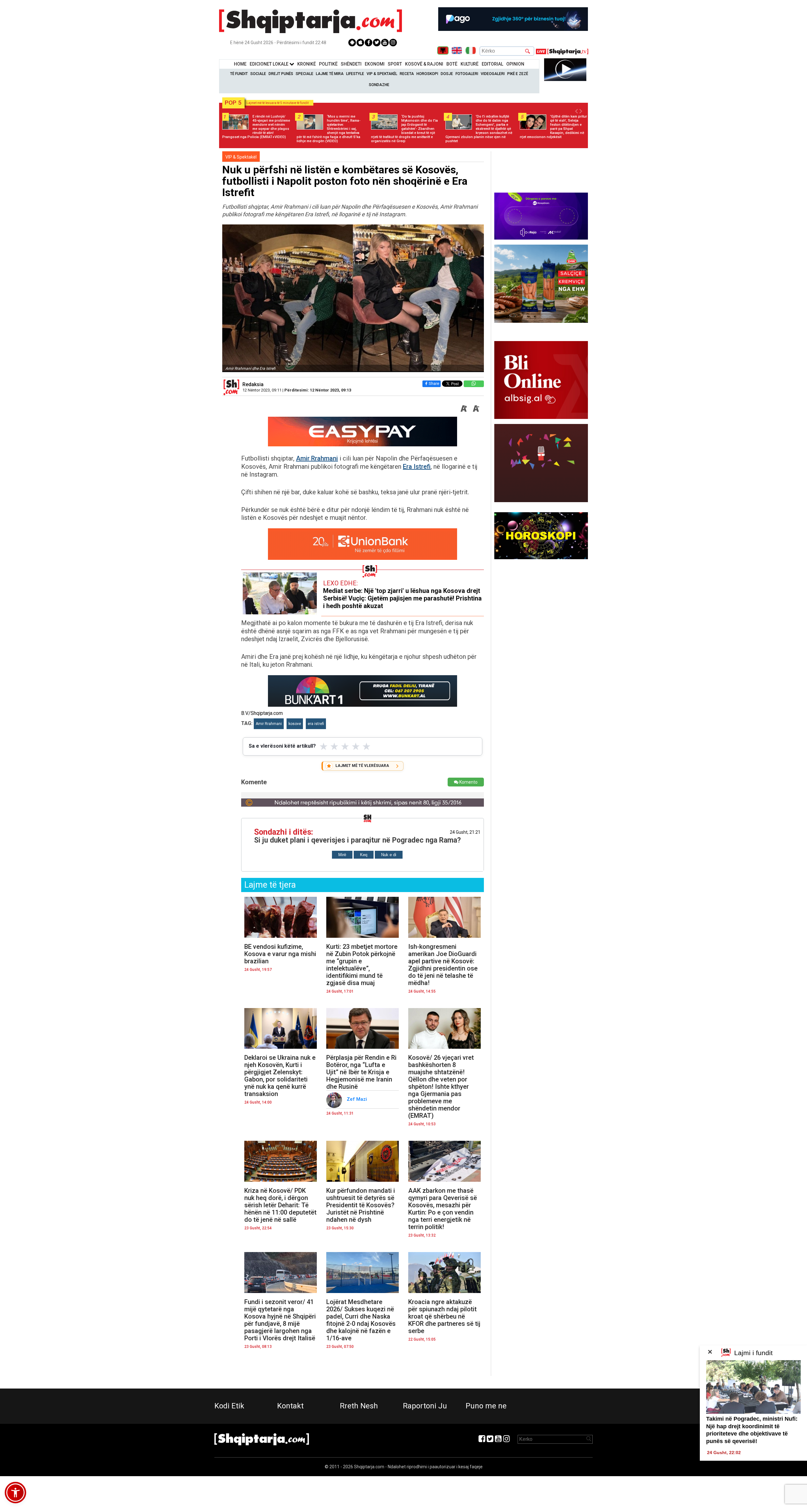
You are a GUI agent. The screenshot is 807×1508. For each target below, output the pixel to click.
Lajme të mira (330, 74)
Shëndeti (351, 64)
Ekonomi (375, 64)
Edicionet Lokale (269, 64)
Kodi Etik (229, 1405)
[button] (15, 1492)
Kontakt (290, 1405)
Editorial (492, 64)
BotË (451, 64)
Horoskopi (427, 74)
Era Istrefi (417, 466)
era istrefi (316, 724)
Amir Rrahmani (317, 458)
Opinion (515, 64)
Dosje (447, 74)
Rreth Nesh (359, 1405)
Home (240, 64)
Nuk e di (388, 854)
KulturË (470, 64)
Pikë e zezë (517, 74)
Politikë (328, 64)
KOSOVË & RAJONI (424, 64)
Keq (363, 854)
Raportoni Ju (425, 1405)
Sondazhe (379, 85)
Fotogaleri (467, 74)
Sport (395, 64)
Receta (407, 74)
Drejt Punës (281, 74)
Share (434, 383)
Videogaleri (493, 74)
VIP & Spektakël (382, 74)
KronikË (306, 64)
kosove (294, 724)
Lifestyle (355, 74)
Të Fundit (239, 74)
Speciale (304, 74)
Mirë (342, 854)
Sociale (258, 74)
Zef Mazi (357, 1099)
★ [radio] (323, 746)
